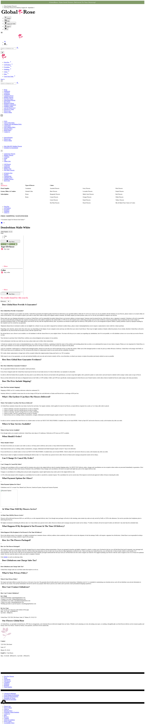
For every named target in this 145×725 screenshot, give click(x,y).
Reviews (6, 717)
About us (6, 709)
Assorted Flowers (54, 188)
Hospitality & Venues (9, 698)
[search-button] (1, 49)
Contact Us (7, 132)
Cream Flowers (54, 197)
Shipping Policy (8, 128)
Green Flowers (54, 200)
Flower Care (7, 111)
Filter (2, 233)
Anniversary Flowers (9, 153)
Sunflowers (7, 91)
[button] (5, 42)
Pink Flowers (119, 188)
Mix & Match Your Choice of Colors (125, 203)
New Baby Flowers (9, 170)
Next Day (6, 206)
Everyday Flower (8, 98)
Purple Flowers (120, 191)
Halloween (7, 167)
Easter (5, 158)
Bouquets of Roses (9, 103)
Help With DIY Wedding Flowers (13, 146)
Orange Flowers (87, 197)
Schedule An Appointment (11, 147)
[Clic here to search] (18, 83)
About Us (6, 212)
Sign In (8, 26)
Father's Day (7, 161)
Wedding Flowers (8, 179)
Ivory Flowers (86, 188)
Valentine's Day (8, 177)
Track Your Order (11, 23)
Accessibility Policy (9, 723)
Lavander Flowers (87, 191)
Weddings (6, 211)
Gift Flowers (7, 164)
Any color (7, 272)
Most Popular (4, 231)
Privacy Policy (8, 721)
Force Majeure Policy (9, 127)
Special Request (8, 137)
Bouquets (6, 685)
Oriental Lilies (29, 191)
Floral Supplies (5, 188)
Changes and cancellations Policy (13, 124)
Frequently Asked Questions (11, 712)
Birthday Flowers (8, 97)
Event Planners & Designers (11, 695)
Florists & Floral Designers (11, 696)
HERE (5, 557)
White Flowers (119, 197)
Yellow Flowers (120, 200)
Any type (6, 249)
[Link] (18, 48)
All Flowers (4, 185)
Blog (5, 715)
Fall (5, 160)
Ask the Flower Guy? (10, 108)
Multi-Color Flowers (88, 194)
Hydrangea (7, 94)
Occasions (6, 209)
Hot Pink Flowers (54, 203)
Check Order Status (9, 122)
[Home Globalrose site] (18, 14)
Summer (6, 174)
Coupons (6, 718)
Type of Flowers (29, 185)
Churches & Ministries (10, 693)
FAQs (5, 121)
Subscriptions (4, 194)
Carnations (7, 92)
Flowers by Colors (9, 109)
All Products (7, 208)
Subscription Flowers (9, 100)
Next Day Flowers (9, 676)
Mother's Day (7, 168)
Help (8, 21)
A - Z (10, 231)
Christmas (6, 156)
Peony (27, 194)
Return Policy (7, 130)
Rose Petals (7, 102)
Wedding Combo (8, 106)
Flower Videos (8, 112)
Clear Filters (11, 241)
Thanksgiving (7, 176)
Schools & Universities (10, 699)
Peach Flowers (87, 203)
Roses (5, 89)
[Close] (2, 52)
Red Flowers (119, 194)
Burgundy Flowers (55, 194)
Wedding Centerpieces (10, 105)
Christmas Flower (8, 95)
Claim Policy (7, 125)
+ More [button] (5, 266)
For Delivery (17, 7)
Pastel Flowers (86, 200)
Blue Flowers (53, 191)
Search (8, 18)
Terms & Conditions (9, 720)
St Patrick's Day (8, 173)
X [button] (1, 81)
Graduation (7, 165)
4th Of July (7, 180)
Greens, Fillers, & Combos (8, 191)
